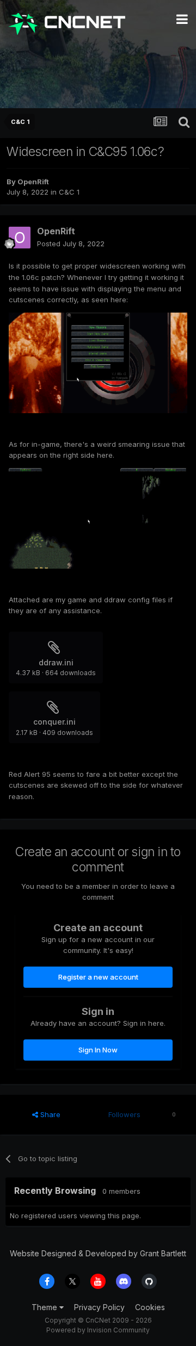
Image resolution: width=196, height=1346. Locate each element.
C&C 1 (69, 192)
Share (49, 1114)
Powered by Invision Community (98, 1330)
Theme (45, 1307)
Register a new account (98, 977)
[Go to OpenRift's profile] (19, 237)
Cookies (150, 1307)
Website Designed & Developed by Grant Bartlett (98, 1253)
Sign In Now (98, 1049)
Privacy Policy (99, 1307)
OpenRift (33, 181)
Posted (71, 243)
